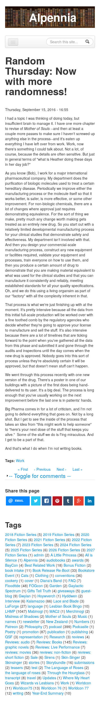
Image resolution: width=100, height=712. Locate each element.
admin (39, 554)
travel (31, 677)
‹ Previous (42, 469)
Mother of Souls (58, 616)
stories (34, 662)
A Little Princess (63, 554)
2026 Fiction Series (64, 549)
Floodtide (12, 585)
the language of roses (23, 672)
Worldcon (83, 682)
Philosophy (33, 626)
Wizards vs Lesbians (37, 682)
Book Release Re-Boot (51, 570)
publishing (80, 631)
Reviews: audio (17, 641)
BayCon (11, 565)
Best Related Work (40, 565)
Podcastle (80, 626)
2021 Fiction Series (49, 539)
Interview (12, 601)
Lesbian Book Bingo (65, 606)
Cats (24, 575)
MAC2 (54, 611)
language (35, 606)
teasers (17, 667)
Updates (49, 677)
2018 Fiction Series (20, 534)
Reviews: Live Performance (57, 647)
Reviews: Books (49, 641)
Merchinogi (75, 611)
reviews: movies (18, 652)
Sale (34, 657)
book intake (14, 570)
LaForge (12, 606)
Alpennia (52, 17)
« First (23, 469)
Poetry (10, 631)
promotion (30, 631)
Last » (78, 469)
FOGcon (36, 585)
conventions (65, 575)
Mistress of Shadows (22, 616)
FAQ (72, 580)
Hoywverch (46, 595)
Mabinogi (35, 611)
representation (31, 636)
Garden (55, 585)
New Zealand (57, 621)
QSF (9, 636)
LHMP (10, 611)
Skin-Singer (70, 657)
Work (20, 460)
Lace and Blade (66, 601)
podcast (55, 626)
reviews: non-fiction (55, 652)
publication (56, 631)
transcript (12, 677)
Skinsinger (13, 662)
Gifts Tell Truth (39, 590)
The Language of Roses (63, 667)
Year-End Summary (48, 693)
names (10, 621)
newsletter (31, 621)
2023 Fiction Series (37, 544)
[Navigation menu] (13, 42)
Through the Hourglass (66, 672)
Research (57, 636)
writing (18, 693)
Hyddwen (69, 595)
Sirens (49, 657)
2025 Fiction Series (26, 549)
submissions (84, 662)
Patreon (11, 626)
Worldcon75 (22, 688)
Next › (61, 469)
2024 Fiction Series (75, 544)
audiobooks (55, 560)
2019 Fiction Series (58, 534)
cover (29, 580)
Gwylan (25, 595)
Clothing (41, 575)
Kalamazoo (35, 601)
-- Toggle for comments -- (40, 475)
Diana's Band (51, 580)
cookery (11, 580)
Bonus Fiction (75, 565)
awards (78, 560)
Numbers (81, 621)
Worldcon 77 (78, 688)
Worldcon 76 (51, 688)
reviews (78, 636)
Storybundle (56, 662)
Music (82, 616)
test (34, 667)
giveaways (66, 590)
